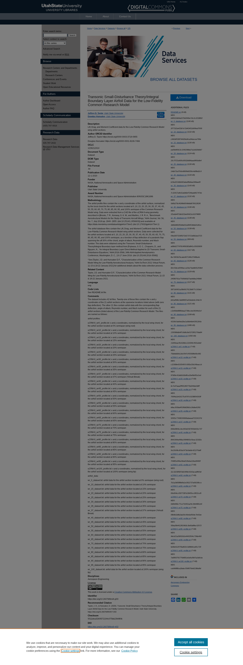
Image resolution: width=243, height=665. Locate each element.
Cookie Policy (129, 650)
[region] (121, 647)
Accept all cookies (191, 642)
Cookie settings (70, 650)
